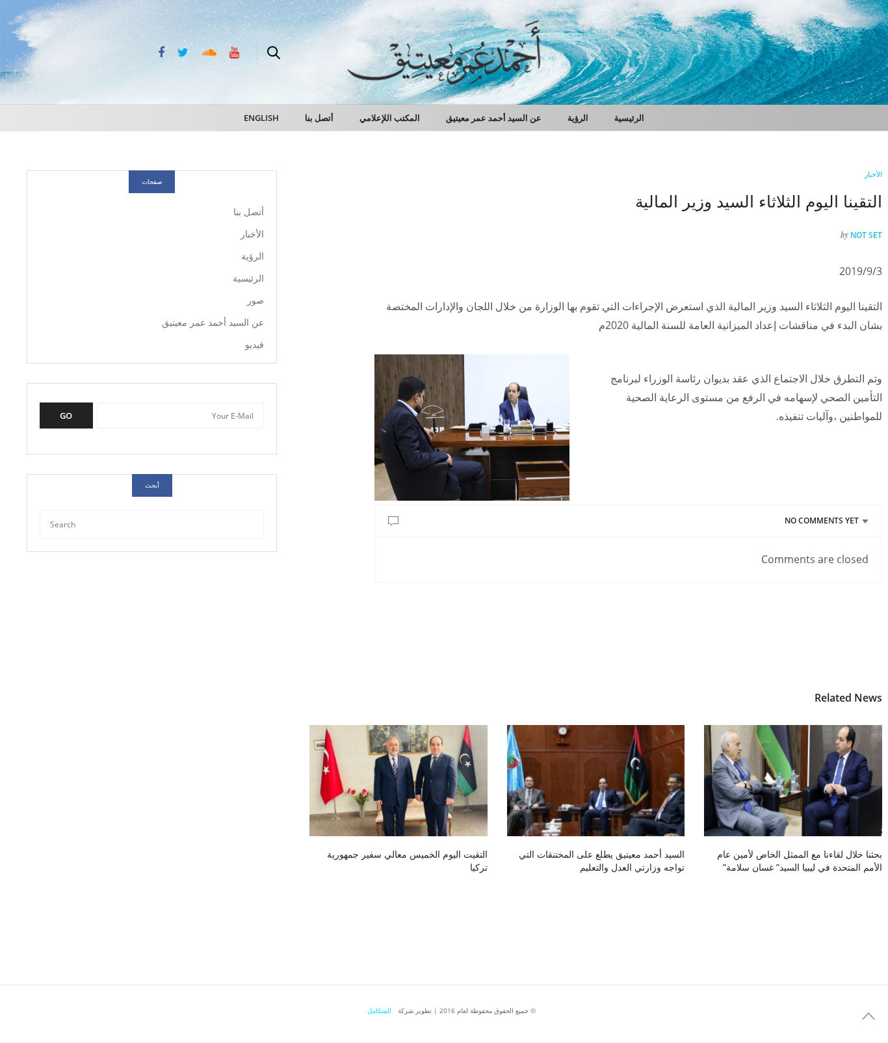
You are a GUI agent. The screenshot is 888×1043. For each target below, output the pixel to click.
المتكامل (379, 1010)
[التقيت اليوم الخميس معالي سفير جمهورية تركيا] (398, 780)
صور (255, 300)
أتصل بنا (319, 118)
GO (66, 415)
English (261, 118)
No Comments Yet (822, 520)
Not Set (866, 235)
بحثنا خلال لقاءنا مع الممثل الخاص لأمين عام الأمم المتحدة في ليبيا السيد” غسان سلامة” (799, 860)
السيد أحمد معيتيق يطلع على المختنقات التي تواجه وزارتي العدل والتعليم (602, 860)
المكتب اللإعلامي (389, 118)
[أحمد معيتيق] (822, 51)
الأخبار (873, 174)
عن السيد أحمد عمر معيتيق (494, 118)
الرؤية (578, 118)
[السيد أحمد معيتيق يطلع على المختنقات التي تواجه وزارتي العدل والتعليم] (596, 780)
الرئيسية (629, 118)
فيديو (254, 344)
